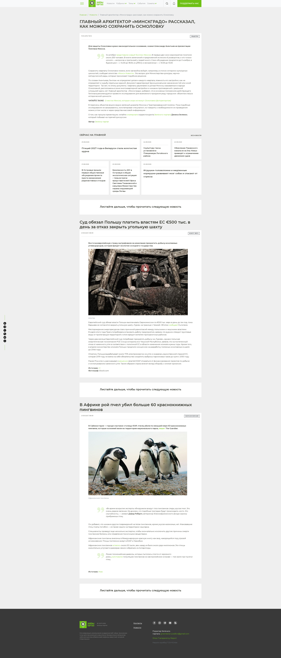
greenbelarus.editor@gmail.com (175, 634)
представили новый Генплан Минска (133, 55)
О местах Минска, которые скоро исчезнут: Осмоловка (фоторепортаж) (138, 101)
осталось (117, 545)
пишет (162, 428)
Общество (194, 36)
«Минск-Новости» (125, 73)
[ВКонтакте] (5, 337)
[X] (5, 330)
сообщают (173, 325)
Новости (111, 3)
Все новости (196, 135)
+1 (99, 368)
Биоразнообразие (191, 416)
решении (123, 361)
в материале (132, 115)
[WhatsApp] (5, 341)
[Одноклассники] (5, 323)
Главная (83, 15)
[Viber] (5, 334)
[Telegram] (5, 327)
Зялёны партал (102, 122)
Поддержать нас (189, 3)
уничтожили (117, 557)
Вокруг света (193, 233)
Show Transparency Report (165, 638)
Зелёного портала (162, 115)
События (141, 3)
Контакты (137, 623)
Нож (101, 572)
